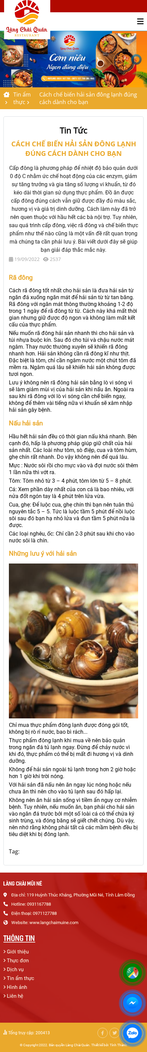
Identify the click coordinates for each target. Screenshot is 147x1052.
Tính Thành (118, 1045)
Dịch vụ (15, 969)
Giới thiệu (18, 952)
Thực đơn (18, 961)
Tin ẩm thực (22, 98)
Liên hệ (15, 996)
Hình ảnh (17, 987)
